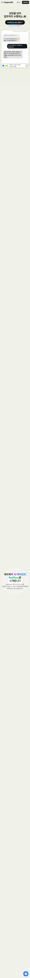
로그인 (18, 2)
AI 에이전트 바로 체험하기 (15, 22)
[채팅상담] (25, 973)
